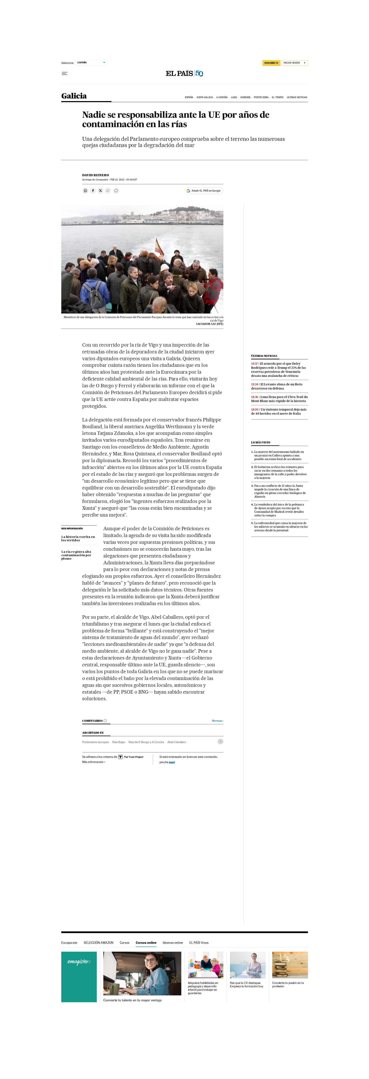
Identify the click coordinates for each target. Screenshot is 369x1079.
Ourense (245, 97)
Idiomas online (173, 942)
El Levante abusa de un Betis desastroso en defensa (277, 386)
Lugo (234, 97)
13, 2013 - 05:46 (123, 179)
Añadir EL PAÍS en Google (206, 190)
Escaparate (69, 942)
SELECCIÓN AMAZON (98, 942)
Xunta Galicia (205, 97)
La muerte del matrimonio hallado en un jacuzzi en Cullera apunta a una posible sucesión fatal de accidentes (279, 455)
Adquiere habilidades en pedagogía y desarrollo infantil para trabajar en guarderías (203, 988)
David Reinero (95, 175)
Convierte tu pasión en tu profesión (288, 984)
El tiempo (278, 97)
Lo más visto (260, 442)
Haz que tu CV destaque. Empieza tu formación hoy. (247, 984)
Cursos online (146, 942)
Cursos (124, 942)
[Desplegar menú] (64, 73)
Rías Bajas (118, 742)
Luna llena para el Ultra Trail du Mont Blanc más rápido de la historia (279, 399)
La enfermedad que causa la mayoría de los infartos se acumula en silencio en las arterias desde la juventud (281, 526)
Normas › (217, 720)
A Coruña (222, 97)
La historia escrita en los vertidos (78, 539)
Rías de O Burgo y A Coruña (146, 742)
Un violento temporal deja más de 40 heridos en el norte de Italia (279, 411)
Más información (93, 762)
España (189, 97)
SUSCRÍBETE (271, 62)
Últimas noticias (297, 97)
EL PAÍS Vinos (199, 942)
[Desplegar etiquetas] (220, 741)
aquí (172, 762)
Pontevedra (261, 97)
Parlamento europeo (95, 742)
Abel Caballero (176, 742)
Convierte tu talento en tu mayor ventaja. (132, 1000)
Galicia (74, 96)
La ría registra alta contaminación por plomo (76, 555)
